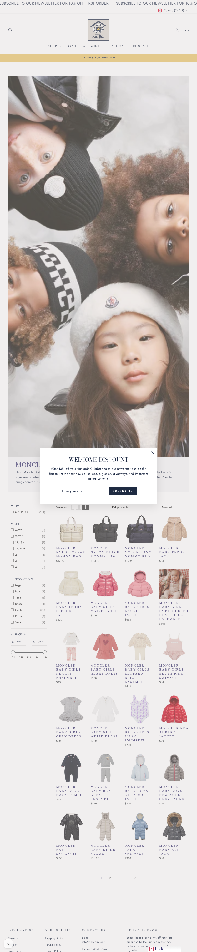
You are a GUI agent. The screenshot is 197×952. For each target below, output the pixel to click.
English (159, 948)
